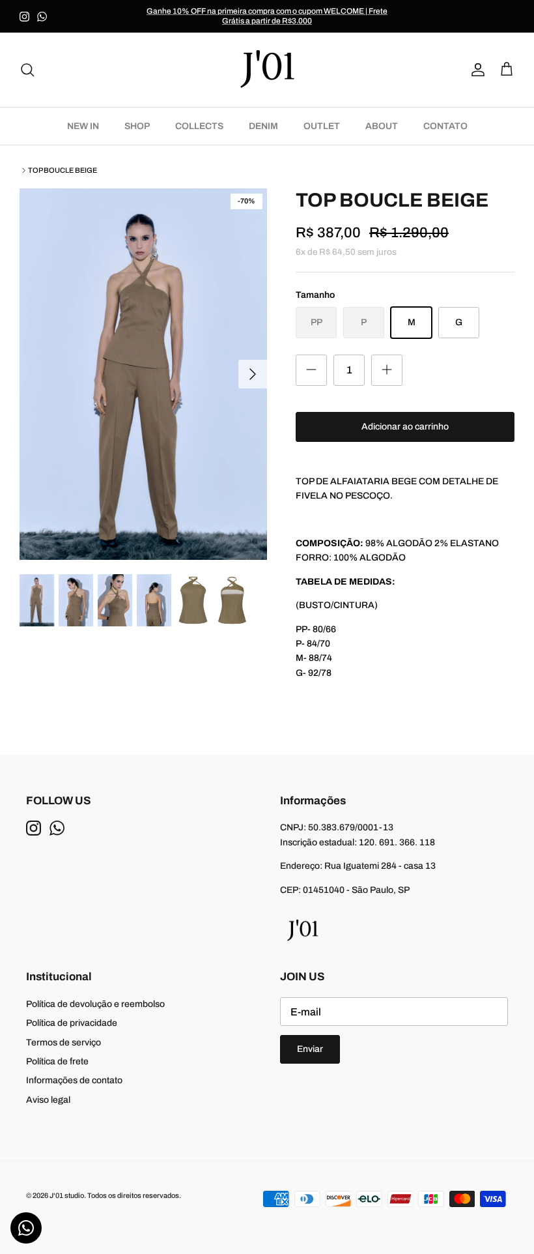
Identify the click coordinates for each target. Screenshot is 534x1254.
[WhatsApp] (42, 17)
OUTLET (321, 126)
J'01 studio (66, 1195)
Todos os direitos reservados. (134, 1195)
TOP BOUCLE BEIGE (62, 170)
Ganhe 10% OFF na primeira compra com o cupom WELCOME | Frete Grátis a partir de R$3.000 (267, 16)
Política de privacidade (71, 1023)
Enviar (310, 1049)
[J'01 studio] (267, 70)
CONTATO (445, 126)
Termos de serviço (63, 1042)
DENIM (263, 126)
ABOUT (381, 126)
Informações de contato (74, 1080)
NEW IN (83, 126)
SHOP (137, 126)
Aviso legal (48, 1100)
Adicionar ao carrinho (405, 426)
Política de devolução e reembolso (95, 1004)
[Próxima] (252, 374)
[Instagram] (24, 17)
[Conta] (475, 70)
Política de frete (57, 1061)
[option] (143, 374)
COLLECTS (199, 126)
